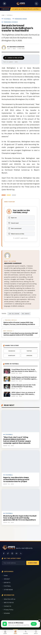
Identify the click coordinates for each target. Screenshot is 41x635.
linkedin (29, 355)
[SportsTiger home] (20, 3)
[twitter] (8, 553)
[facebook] (3, 553)
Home (3, 15)
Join (33, 624)
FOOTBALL (10, 15)
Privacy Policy (8, 610)
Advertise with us (9, 599)
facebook (11, 351)
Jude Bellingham (14, 313)
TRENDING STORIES (11, 22)
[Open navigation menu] (4, 3)
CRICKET (7, 579)
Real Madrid (25, 313)
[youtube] (16, 553)
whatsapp (11, 355)
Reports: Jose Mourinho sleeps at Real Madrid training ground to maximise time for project (16, 479)
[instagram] (12, 553)
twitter (29, 351)
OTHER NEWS (8, 590)
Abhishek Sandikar (16, 47)
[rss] (20, 553)
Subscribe (32, 563)
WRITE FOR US (9, 602)
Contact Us (7, 606)
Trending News (21, 18)
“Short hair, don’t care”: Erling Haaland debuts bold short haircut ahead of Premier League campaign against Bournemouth (17, 440)
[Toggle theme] (36, 3)
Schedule (7, 613)
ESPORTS (7, 582)
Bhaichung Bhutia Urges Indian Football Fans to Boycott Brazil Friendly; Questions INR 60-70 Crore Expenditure (19, 518)
